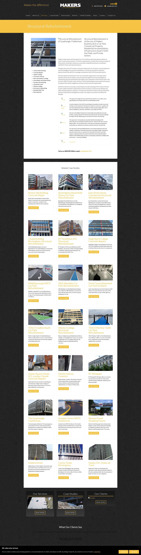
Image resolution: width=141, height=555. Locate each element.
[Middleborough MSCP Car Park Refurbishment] (40, 278)
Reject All (123, 552)
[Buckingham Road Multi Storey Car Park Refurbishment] (70, 187)
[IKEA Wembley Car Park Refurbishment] (70, 278)
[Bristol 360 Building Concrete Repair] (40, 187)
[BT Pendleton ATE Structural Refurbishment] (70, 233)
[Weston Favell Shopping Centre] (101, 413)
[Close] (139, 547)
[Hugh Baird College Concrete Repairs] (101, 233)
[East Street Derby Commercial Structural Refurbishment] (101, 187)
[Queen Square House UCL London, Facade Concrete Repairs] (40, 368)
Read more (33, 207)
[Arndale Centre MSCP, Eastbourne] (70, 413)
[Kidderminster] (40, 457)
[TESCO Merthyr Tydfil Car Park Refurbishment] (101, 322)
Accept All (134, 552)
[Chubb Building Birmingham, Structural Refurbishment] (40, 233)
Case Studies (72, 142)
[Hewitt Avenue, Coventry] (70, 368)
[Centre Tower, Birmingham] (70, 457)
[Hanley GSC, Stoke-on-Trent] (101, 457)
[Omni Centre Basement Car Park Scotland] (101, 278)
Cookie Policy (97, 551)
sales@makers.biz (86, 151)
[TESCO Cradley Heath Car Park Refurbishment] (40, 322)
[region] (70, 550)
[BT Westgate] (101, 368)
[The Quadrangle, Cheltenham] (40, 413)
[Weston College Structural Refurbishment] (70, 322)
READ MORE (40, 512)
